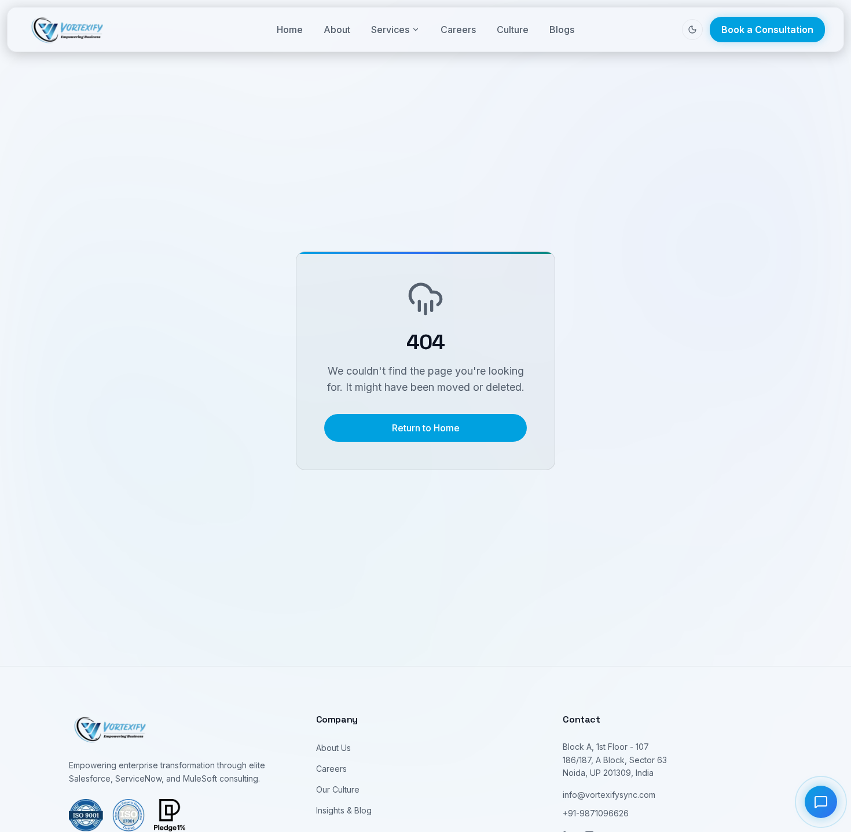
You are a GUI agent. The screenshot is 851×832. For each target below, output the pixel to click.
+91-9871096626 (596, 813)
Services (390, 29)
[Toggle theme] (692, 29)
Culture (513, 29)
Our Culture (338, 789)
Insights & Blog (344, 810)
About (337, 29)
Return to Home (426, 428)
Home (290, 29)
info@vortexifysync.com (609, 795)
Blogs (561, 29)
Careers (458, 29)
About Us (333, 748)
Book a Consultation (767, 29)
